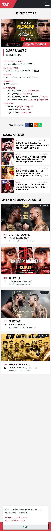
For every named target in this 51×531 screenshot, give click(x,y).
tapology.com (25, 112)
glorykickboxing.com (25, 106)
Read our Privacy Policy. (15, 520)
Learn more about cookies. (16, 517)
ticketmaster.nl (23, 109)
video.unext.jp (26, 93)
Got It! (25, 527)
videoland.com (33, 90)
